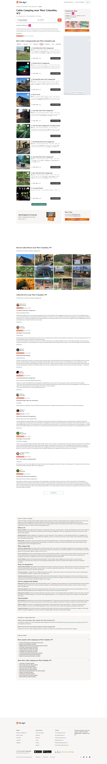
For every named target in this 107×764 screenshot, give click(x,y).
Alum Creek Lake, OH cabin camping (28, 675)
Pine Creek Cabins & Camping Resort (26, 459)
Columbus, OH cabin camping (26, 663)
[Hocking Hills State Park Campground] (38, 85)
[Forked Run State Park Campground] (38, 53)
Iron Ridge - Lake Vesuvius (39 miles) (28, 647)
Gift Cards (18, 737)
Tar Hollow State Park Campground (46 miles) (31, 653)
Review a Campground (21, 732)
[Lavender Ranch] (38, 194)
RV (30, 44)
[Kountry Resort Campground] (38, 69)
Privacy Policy (45, 757)
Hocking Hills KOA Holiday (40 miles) (28, 648)
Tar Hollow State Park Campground (25, 310)
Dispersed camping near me (61, 742)
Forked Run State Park (60, 536)
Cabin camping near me (60, 737)
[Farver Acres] (38, 100)
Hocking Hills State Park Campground (26, 476)
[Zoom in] (89, 38)
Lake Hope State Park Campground (25, 378)
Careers (37, 742)
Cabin (41, 44)
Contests (18, 740)
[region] (77, 65)
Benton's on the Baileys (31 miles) (27, 644)
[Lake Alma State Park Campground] (38, 162)
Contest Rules (38, 757)
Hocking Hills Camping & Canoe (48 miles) (30, 654)
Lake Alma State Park (53, 577)
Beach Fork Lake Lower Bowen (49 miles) (29, 656)
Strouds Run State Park (78, 531)
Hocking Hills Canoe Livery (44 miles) (28, 650)
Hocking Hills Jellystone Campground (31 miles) (31, 642)
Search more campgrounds (78, 92)
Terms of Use (52, 757)
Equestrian (58, 44)
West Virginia (24, 6)
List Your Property (79, 2)
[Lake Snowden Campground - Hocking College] (38, 131)
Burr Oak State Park (68, 568)
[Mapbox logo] (66, 94)
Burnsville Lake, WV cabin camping (28, 669)
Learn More (68, 18)
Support (37, 745)
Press (37, 740)
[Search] (60, 20)
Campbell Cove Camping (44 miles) (28, 651)
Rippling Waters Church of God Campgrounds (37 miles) (33, 645)
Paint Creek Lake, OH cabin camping (28, 664)
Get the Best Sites (68, 2)
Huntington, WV (77, 215)
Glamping (47, 44)
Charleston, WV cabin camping (27, 673)
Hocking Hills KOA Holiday (23, 355)
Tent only (25, 44)
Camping (18, 6)
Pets (53, 44)
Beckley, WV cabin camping (26, 672)
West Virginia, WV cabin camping (27, 676)
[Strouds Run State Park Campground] (38, 147)
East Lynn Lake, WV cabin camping (28, 667)
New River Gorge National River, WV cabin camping (32, 670)
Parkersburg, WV (75, 214)
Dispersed (35, 44)
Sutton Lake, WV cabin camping (27, 666)
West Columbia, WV (33, 6)
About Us (38, 737)
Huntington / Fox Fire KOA (23, 333)
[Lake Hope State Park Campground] (38, 116)
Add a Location (19, 735)
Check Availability (55, 58)
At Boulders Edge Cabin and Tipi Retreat (27, 400)
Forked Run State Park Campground (26, 416)
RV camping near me (59, 735)
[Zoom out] (89, 40)
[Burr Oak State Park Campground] (38, 178)
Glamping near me (59, 740)
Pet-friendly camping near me (61, 745)
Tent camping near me (60, 732)
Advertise (38, 735)
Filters (19, 44)
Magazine (18, 742)
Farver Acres (43, 551)
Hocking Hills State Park (61, 590)
